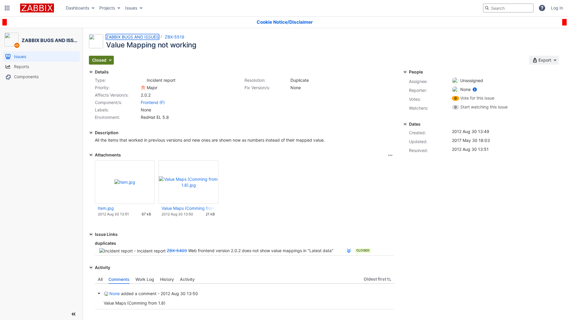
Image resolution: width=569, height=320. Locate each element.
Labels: (102, 109)
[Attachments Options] (390, 155)
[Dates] (405, 124)
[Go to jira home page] (37, 8)
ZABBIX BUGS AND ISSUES (132, 36)
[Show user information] (474, 89)
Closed (363, 250)
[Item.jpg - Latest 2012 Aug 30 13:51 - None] (124, 182)
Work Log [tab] (144, 279)
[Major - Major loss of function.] (143, 87)
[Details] (91, 72)
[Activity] (91, 267)
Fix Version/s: (257, 87)
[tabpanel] (244, 296)
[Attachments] (91, 155)
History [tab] (167, 279)
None (114, 293)
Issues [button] (131, 7)
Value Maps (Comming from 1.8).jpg (188, 208)
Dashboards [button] (77, 7)
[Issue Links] (91, 234)
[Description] (91, 133)
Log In (557, 7)
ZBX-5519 (174, 36)
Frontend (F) (153, 102)
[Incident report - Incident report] (143, 80)
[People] (405, 72)
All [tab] (100, 279)
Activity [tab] (187, 279)
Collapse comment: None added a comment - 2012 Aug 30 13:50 (99, 293)
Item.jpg (106, 208)
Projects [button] (107, 7)
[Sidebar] (73, 314)
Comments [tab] (119, 279)
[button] (7, 8)
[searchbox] (508, 8)
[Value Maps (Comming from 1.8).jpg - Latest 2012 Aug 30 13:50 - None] (188, 182)
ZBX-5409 (177, 250)
